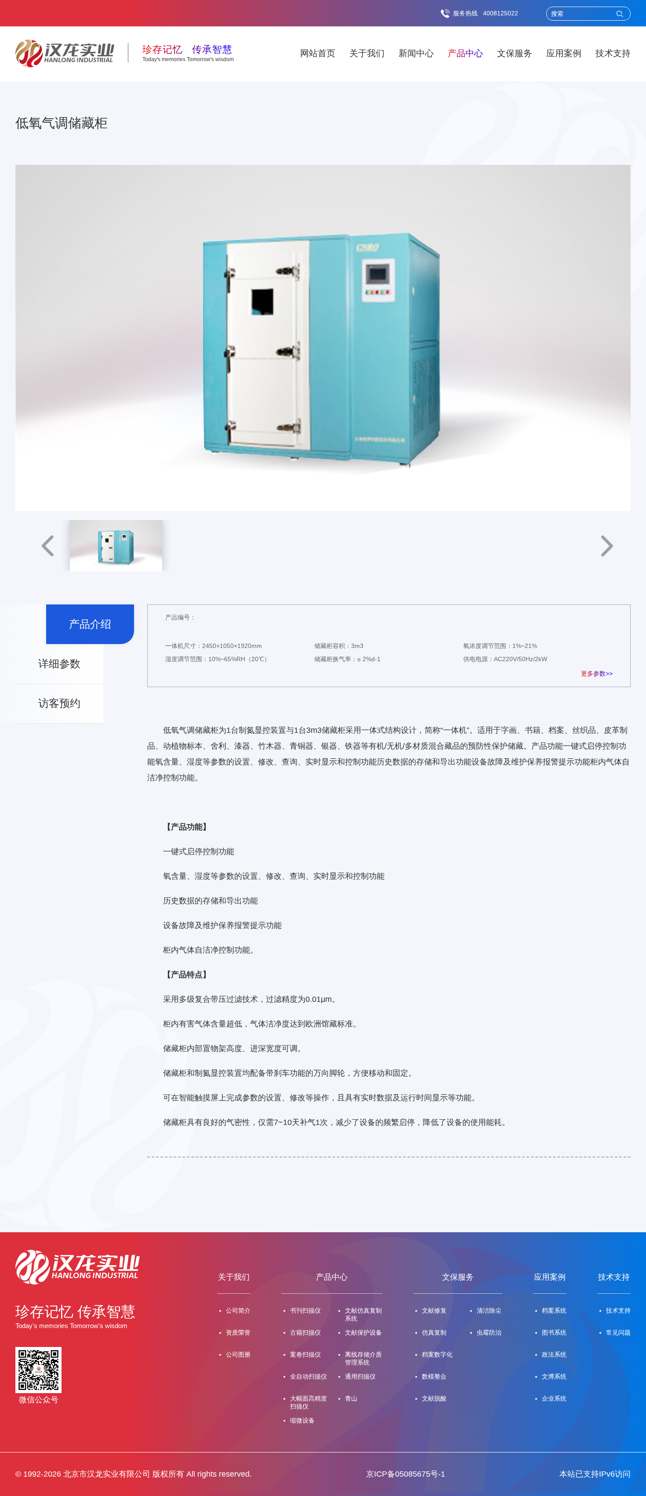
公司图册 (238, 1354)
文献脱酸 (434, 1398)
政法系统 (554, 1354)
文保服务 (514, 53)
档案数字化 (437, 1354)
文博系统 (554, 1376)
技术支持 (613, 53)
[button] (48, 545)
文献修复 (434, 1310)
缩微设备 (302, 1420)
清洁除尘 (489, 1310)
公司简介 (238, 1310)
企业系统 (554, 1398)
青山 (351, 1398)
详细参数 (59, 664)
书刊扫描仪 (305, 1310)
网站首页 (317, 53)
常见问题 (618, 1332)
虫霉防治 (489, 1332)
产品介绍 (90, 624)
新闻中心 (416, 53)
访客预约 (59, 703)
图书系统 (554, 1332)
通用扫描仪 (360, 1376)
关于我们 (367, 53)
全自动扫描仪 (308, 1376)
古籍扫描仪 (305, 1332)
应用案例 (563, 53)
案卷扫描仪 (305, 1354)
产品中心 (465, 53)
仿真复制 (434, 1332)
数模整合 (434, 1376)
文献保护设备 (363, 1332)
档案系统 (554, 1310)
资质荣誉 (238, 1332)
